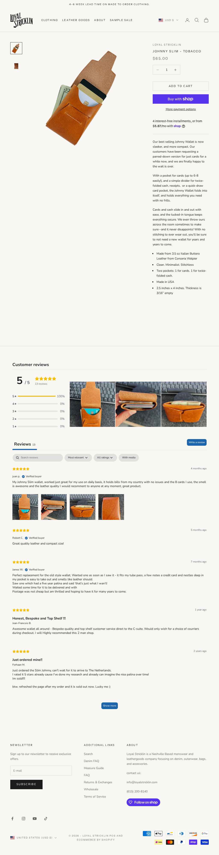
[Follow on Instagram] (23, 818)
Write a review (197, 442)
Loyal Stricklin (167, 44)
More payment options (181, 109)
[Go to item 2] (16, 66)
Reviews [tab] (24, 444)
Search (88, 754)
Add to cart (181, 86)
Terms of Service (95, 797)
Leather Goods (76, 20)
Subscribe (26, 784)
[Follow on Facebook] (12, 818)
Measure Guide (94, 768)
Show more (109, 705)
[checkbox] (129, 458)
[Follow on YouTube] (35, 818)
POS (113, 835)
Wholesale (91, 789)
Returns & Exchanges (98, 782)
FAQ (87, 775)
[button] (38, 396)
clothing (49, 20)
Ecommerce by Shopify (96, 839)
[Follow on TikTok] (46, 818)
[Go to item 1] (16, 48)
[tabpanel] (109, 583)
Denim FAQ (91, 761)
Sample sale (121, 20)
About (100, 20)
